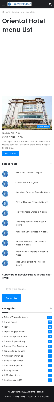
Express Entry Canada (14, 351)
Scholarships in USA (13, 360)
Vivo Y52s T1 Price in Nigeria (28, 172)
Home (7, 12)
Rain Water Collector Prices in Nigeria (32, 192)
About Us (31, 396)
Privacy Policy (19, 396)
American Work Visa (13, 356)
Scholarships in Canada (15, 336)
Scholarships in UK (13, 380)
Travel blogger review (14, 331)
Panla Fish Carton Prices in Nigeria (31, 232)
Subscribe (11, 298)
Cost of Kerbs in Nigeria (26, 182)
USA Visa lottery (12, 375)
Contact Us (43, 396)
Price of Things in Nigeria (16, 317)
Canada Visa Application (15, 346)
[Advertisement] (27, 65)
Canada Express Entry (14, 341)
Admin (7, 133)
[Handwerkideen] (20, 4)
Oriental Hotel (13, 137)
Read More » (10, 153)
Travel (7, 327)
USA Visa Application (14, 365)
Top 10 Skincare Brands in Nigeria (31, 212)
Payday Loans (11, 370)
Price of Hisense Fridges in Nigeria (31, 202)
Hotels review (10, 322)
